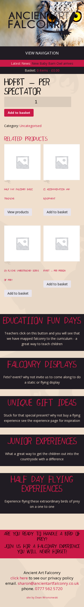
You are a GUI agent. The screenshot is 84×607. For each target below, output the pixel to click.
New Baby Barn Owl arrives (52, 63)
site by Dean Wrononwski (42, 597)
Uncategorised (31, 126)
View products (18, 212)
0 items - (48, 70)
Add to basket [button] (57, 212)
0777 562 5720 (49, 588)
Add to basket (19, 112)
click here (19, 578)
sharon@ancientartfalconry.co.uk (48, 583)
